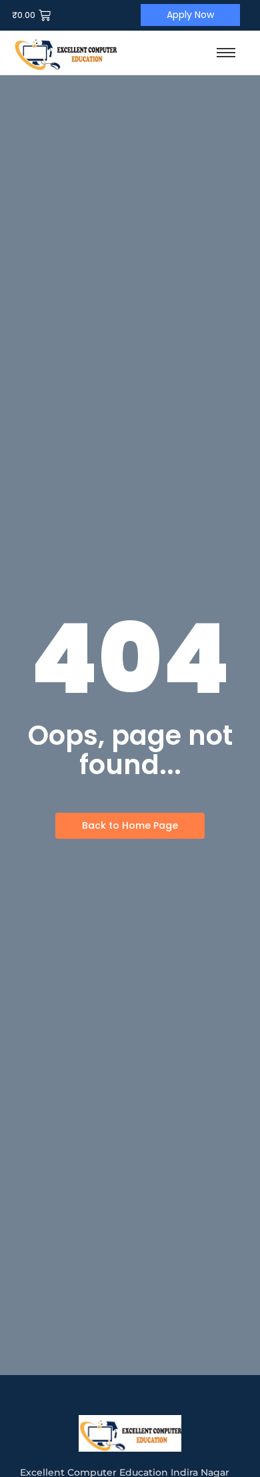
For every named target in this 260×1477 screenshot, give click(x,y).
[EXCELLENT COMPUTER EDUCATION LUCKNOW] (65, 52)
